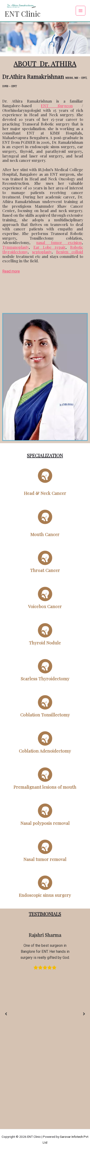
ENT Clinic (22, 14)
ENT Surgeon (56, 105)
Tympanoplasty (15, 247)
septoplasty (41, 251)
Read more (11, 271)
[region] (45, 31)
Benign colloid (69, 251)
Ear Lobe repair (49, 247)
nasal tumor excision (59, 242)
